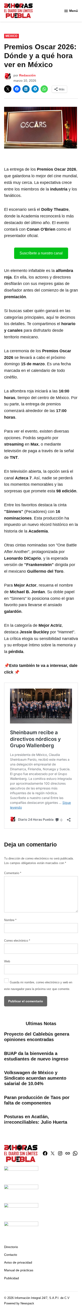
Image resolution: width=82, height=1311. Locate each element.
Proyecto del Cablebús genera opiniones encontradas (36, 1037)
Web (7, 961)
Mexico (11, 36)
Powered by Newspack (19, 1303)
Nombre (10, 920)
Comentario (12, 873)
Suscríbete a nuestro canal (41, 253)
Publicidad (11, 1278)
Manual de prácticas (18, 1270)
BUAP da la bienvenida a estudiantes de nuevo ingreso (36, 1056)
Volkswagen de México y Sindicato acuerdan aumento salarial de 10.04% (35, 1078)
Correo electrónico (17, 940)
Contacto (10, 1254)
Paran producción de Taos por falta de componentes (36, 1100)
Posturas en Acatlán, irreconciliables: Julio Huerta (35, 1119)
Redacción (27, 75)
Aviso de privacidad (18, 1262)
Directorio (11, 1247)
